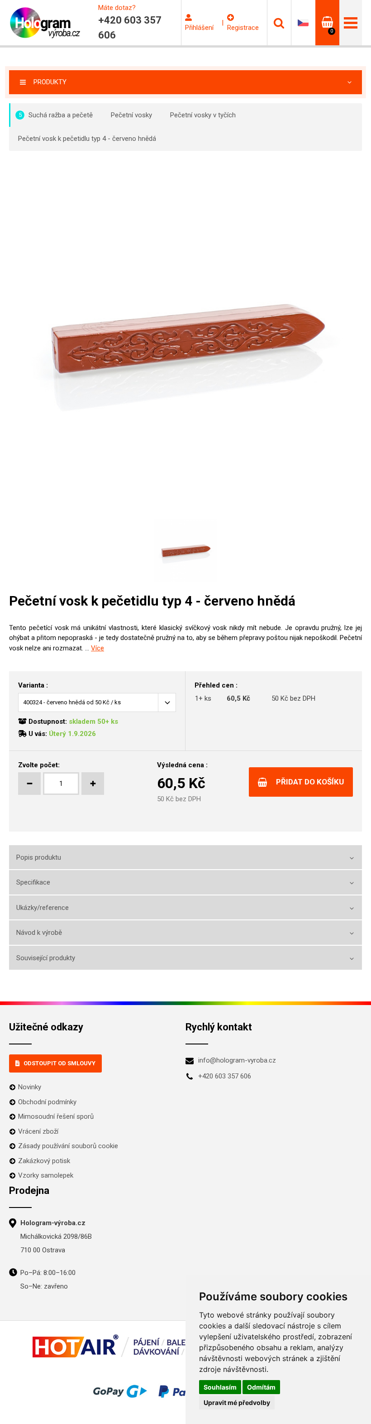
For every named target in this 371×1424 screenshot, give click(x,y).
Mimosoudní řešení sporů (56, 1116)
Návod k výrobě (39, 932)
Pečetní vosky (131, 115)
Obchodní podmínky (47, 1102)
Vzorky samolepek (45, 1175)
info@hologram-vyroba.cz (237, 1060)
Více (97, 648)
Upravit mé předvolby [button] (237, 1402)
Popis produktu (38, 857)
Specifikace (33, 882)
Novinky (29, 1087)
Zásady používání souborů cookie (68, 1146)
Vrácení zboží (38, 1131)
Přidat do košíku (310, 781)
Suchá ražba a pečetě (56, 115)
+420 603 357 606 (224, 1076)
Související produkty (45, 958)
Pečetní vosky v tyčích (203, 115)
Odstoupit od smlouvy (59, 1063)
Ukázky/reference (42, 908)
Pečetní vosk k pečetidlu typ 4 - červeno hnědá (87, 139)
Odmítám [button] (261, 1387)
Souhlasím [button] (220, 1387)
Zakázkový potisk (44, 1161)
